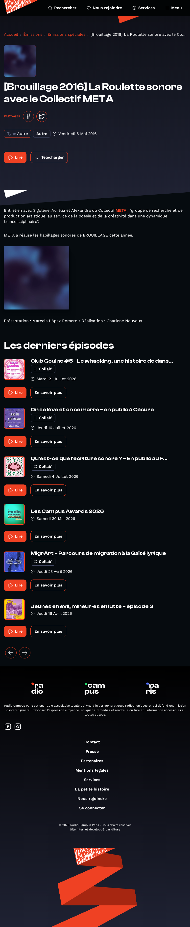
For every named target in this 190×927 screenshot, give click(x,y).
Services (146, 7)
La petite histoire (92, 789)
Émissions (32, 34)
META (121, 210)
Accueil (11, 34)
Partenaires (92, 760)
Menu (176, 7)
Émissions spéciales (66, 34)
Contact (92, 742)
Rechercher (65, 7)
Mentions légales (92, 770)
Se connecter (92, 808)
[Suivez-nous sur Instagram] (18, 727)
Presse (92, 751)
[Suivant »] (24, 652)
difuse (115, 829)
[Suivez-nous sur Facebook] (8, 727)
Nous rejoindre (107, 7)
